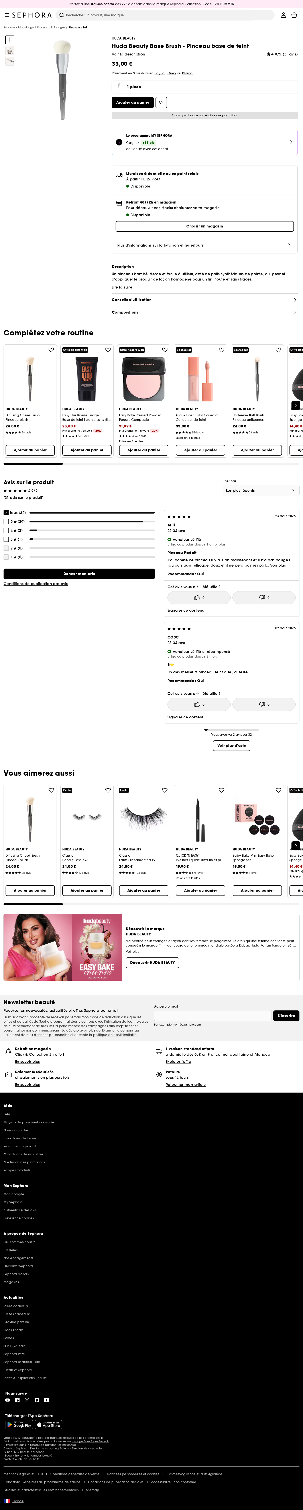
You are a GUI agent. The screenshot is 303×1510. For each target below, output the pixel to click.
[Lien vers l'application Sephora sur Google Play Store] (19, 1424)
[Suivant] (295, 405)
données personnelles (52, 1035)
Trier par (229, 481)
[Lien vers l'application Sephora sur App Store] (48, 1424)
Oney (171, 73)
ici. (103, 1437)
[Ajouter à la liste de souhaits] (51, 350)
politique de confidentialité (115, 1035)
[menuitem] (283, 15)
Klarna (187, 73)
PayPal (160, 73)
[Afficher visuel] (9, 40)
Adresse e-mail (166, 1006)
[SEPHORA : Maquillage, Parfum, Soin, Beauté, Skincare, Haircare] (32, 15)
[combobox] (261, 490)
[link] (79, 574)
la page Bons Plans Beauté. (90, 1441)
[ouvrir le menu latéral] (7, 15)
